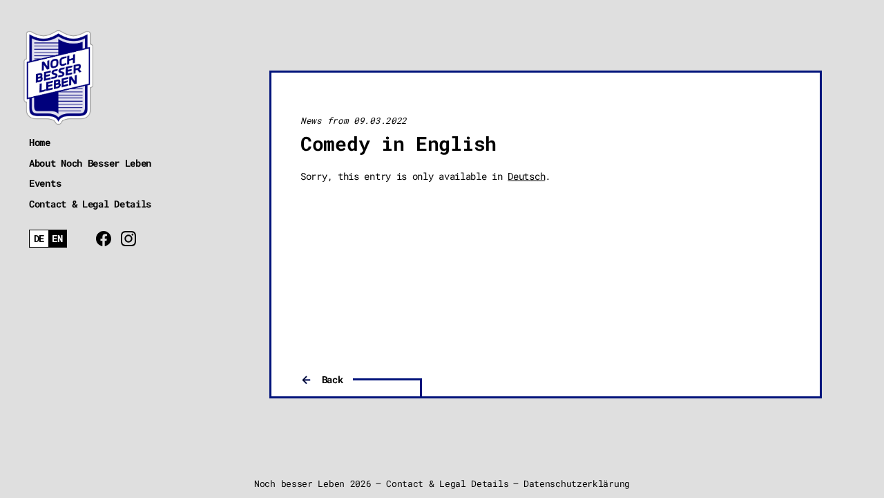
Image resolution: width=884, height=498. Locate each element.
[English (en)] (57, 239)
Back (332, 379)
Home (39, 142)
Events (45, 183)
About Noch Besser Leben (90, 162)
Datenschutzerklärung (576, 483)
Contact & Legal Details (90, 203)
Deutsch (526, 176)
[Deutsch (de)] (39, 239)
